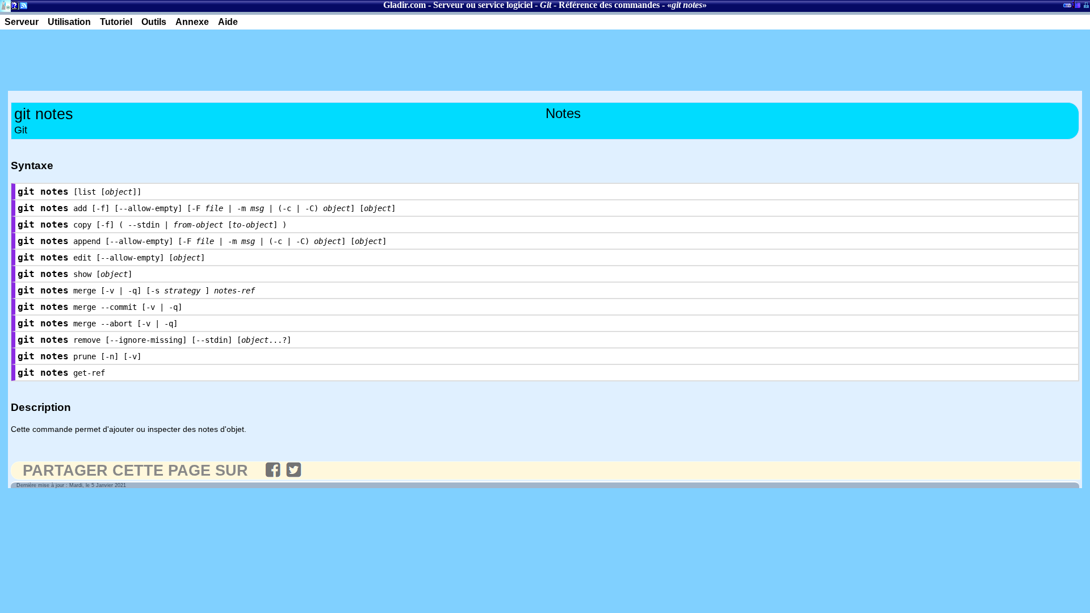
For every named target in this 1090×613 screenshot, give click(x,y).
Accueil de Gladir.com (5, 5)
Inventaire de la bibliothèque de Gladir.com (1076, 4)
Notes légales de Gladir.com (13, 7)
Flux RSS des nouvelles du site (21, 7)
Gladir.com (404, 5)
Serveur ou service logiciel (483, 5)
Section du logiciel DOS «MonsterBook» (1067, 7)
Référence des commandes (609, 5)
